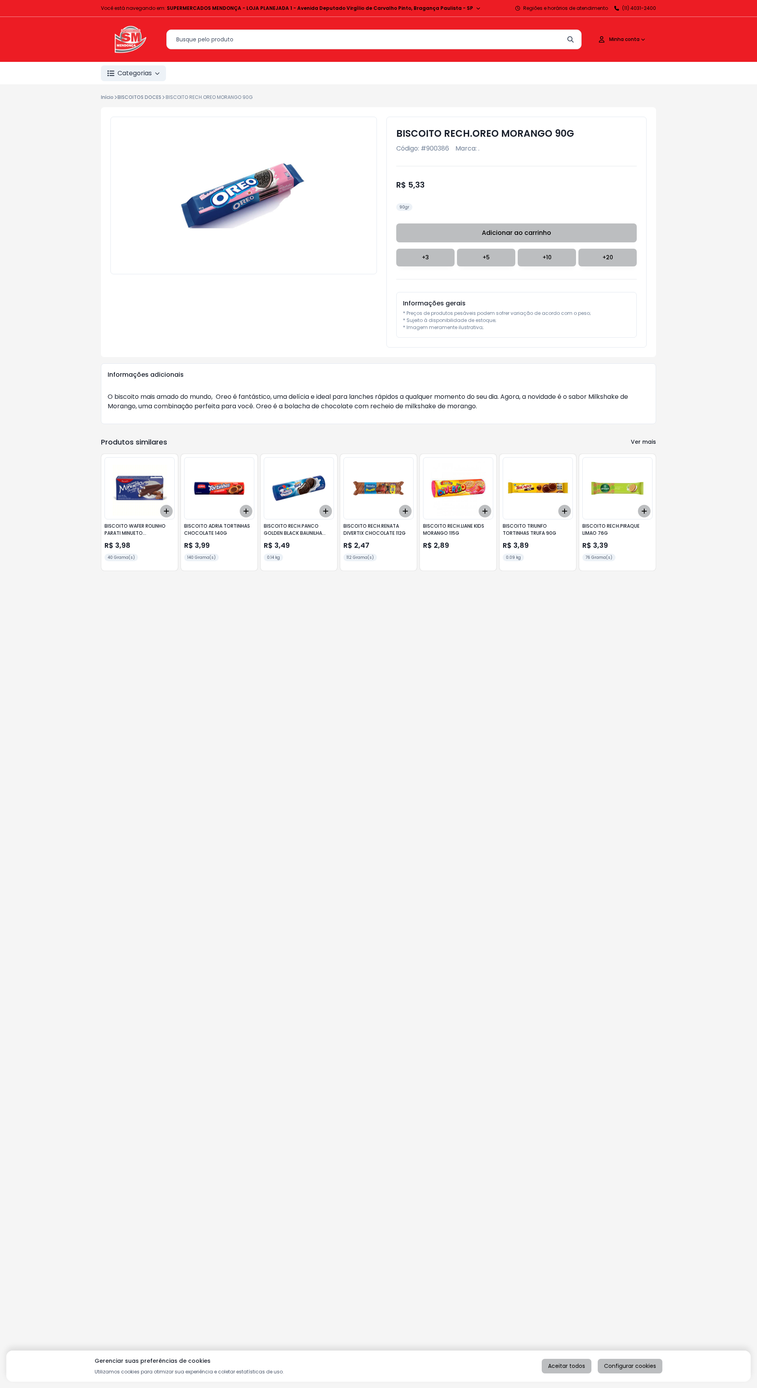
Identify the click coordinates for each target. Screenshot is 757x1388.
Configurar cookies (630, 1366)
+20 (607, 257)
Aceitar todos (566, 1366)
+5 (486, 257)
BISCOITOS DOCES (139, 97)
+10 (547, 257)
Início (107, 97)
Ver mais (643, 442)
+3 (425, 257)
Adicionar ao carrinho (516, 232)
